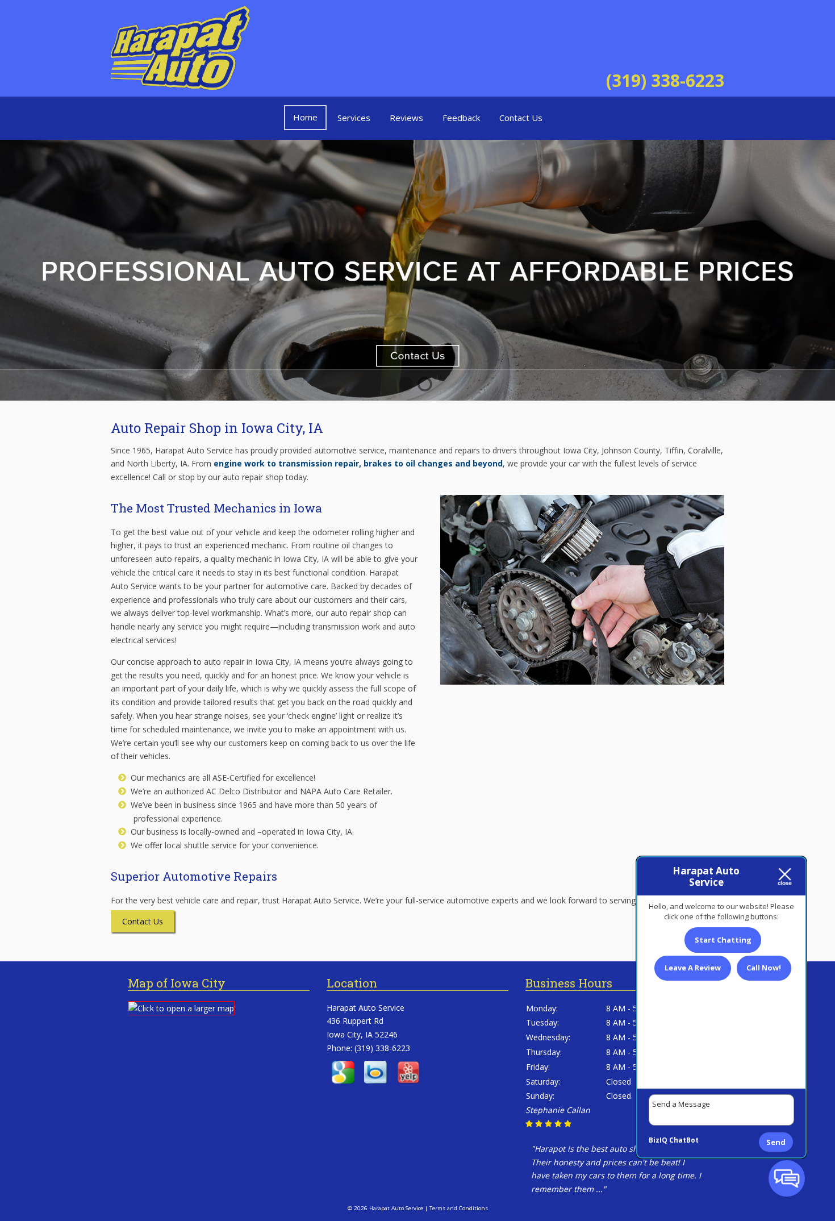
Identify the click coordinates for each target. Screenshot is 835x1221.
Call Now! (763, 967)
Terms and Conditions (458, 1208)
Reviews (406, 117)
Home (305, 117)
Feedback (461, 117)
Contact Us (520, 117)
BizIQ (658, 1140)
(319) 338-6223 (665, 80)
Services (353, 117)
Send (776, 1142)
